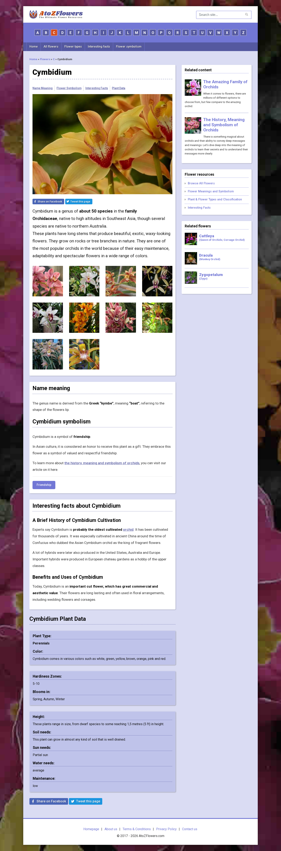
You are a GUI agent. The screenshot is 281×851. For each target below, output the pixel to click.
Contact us (189, 829)
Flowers (45, 59)
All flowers (51, 46)
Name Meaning (43, 88)
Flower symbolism (129, 46)
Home (33, 46)
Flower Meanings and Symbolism (211, 191)
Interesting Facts (96, 88)
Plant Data (118, 88)
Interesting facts (99, 46)
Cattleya (222, 237)
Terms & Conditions (137, 829)
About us (111, 829)
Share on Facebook (50, 201)
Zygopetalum (211, 276)
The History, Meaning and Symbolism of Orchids (224, 124)
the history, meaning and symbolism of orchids (101, 463)
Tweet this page (80, 201)
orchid (128, 529)
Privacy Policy (166, 829)
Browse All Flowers (201, 183)
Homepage (91, 829)
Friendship (44, 484)
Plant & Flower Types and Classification (215, 199)
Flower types (73, 46)
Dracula (209, 257)
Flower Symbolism (69, 88)
